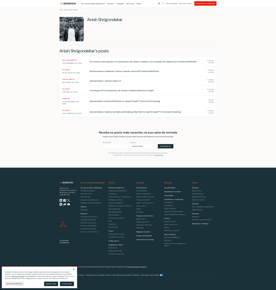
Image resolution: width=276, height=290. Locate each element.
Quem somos (197, 191)
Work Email (107, 142)
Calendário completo (171, 230)
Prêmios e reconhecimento (201, 220)
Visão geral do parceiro (89, 217)
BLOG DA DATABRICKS (171, 237)
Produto (110, 3)
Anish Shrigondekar (71, 10)
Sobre (138, 3)
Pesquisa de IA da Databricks (91, 203)
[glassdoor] (64, 204)
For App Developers (88, 191)
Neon (110, 221)
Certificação (168, 205)
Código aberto (113, 241)
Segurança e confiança (200, 224)
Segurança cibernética (144, 225)
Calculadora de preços (116, 237)
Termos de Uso (79, 275)
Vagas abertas (197, 210)
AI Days (166, 227)
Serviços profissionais (144, 236)
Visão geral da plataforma (117, 191)
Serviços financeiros (143, 194)
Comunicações (141, 191)
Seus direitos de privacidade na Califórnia (126, 275)
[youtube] (68, 204)
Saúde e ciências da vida (145, 197)
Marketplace (112, 248)
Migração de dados (143, 232)
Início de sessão (171, 3)
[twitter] (68, 200)
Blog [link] (61, 10)
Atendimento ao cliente (172, 192)
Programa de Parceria (88, 220)
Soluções (120, 3)
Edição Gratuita (169, 208)
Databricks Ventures (199, 197)
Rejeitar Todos (51, 284)
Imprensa (195, 217)
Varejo (138, 209)
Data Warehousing (115, 212)
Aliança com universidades (173, 211)
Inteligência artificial (115, 200)
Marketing (139, 228)
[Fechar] (73, 269)
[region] (39, 277)
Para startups (85, 197)
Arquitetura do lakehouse (90, 200)
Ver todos (139, 212)
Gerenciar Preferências (14, 284)
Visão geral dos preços (116, 234)
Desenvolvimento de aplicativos (119, 197)
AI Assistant (112, 194)
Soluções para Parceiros (89, 232)
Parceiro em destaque (88, 226)
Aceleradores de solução (145, 240)
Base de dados (113, 215)
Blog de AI (167, 240)
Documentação (169, 188)
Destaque (84, 210)
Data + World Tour (170, 224)
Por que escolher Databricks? (93, 3)
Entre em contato (185, 3)
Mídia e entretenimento (144, 203)
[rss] (61, 204)
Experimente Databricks (205, 3)
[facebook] (64, 200)
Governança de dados (116, 218)
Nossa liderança (197, 194)
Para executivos (86, 194)
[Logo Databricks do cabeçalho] (68, 3)
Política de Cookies (18, 276)
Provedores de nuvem (88, 229)
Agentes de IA (141, 219)
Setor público (141, 206)
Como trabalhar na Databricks (203, 207)
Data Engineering (114, 209)
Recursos (130, 3)
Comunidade (168, 195)
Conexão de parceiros (116, 254)
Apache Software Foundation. (138, 267)
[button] (163, 3)
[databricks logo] (66, 182)
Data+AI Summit (170, 221)
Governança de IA (142, 222)
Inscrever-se (165, 146)
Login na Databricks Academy (174, 214)
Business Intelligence (115, 203)
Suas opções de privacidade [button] (150, 275)
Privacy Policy (159, 155)
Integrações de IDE (115, 251)
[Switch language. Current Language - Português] (159, 3)
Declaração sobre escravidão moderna (98, 275)
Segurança (112, 224)
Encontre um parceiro (88, 223)
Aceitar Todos (67, 284)
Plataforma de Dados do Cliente (119, 206)
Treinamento (168, 202)
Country (133, 142)
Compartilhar (113, 227)
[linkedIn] (61, 200)
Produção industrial (143, 200)
